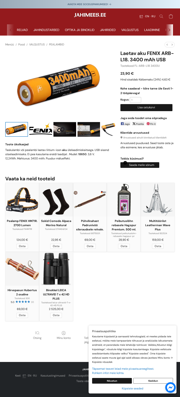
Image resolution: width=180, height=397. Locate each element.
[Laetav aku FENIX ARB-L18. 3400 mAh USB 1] (40, 129)
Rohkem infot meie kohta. (108, 373)
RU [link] (35, 375)
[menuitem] (167, 44)
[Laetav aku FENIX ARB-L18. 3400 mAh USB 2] (64, 129)
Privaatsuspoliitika (80, 375)
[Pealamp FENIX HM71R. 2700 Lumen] (22, 199)
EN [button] (147, 16)
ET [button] (141, 16)
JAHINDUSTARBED (46, 30)
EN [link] (29, 375)
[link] (90, 4)
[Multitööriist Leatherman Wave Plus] (158, 199)
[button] (90, 16)
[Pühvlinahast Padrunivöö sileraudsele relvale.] (90, 199)
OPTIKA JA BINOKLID (79, 30)
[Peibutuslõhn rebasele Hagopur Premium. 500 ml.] (124, 199)
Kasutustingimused (53, 375)
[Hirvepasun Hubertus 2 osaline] (22, 269)
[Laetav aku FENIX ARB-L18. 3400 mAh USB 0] (16, 129)
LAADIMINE (152, 30)
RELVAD (22, 30)
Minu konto (64, 338)
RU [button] (153, 16)
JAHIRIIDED (108, 30)
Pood (21, 44)
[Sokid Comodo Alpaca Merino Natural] (56, 199)
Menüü (9, 44)
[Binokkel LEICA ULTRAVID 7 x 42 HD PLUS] (56, 269)
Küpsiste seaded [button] (132, 388)
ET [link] (24, 375)
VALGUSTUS (130, 30)
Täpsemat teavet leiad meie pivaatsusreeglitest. (123, 369)
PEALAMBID (56, 44)
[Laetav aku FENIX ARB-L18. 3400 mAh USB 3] (89, 129)
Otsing (37, 338)
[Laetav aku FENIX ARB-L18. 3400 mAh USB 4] (108, 129)
